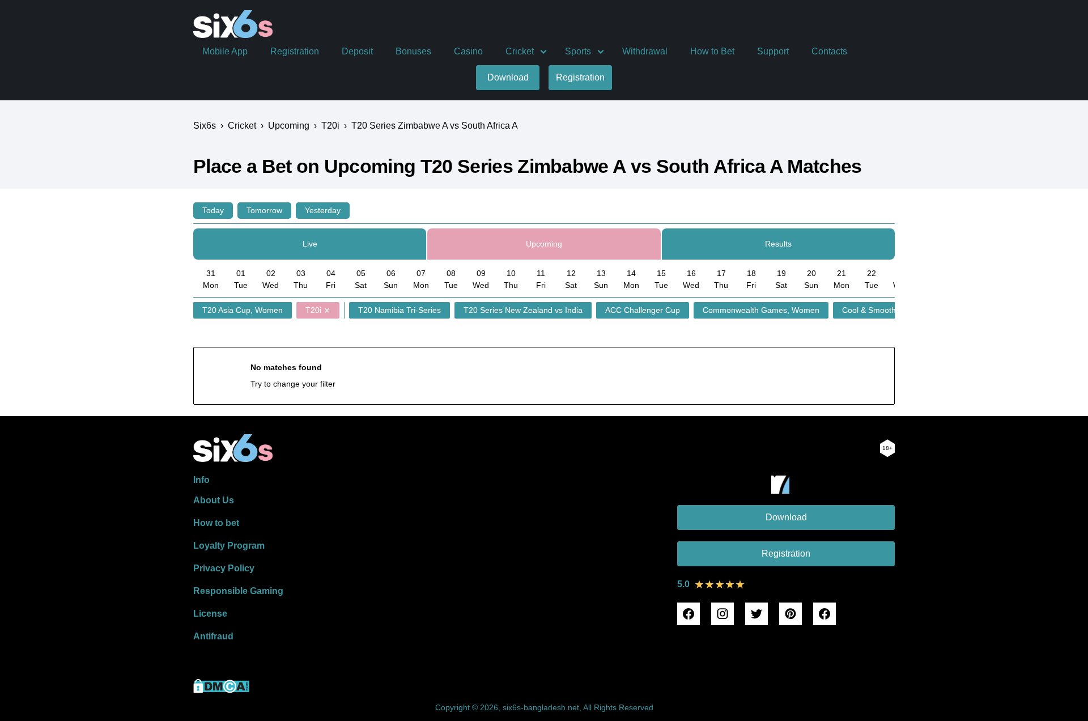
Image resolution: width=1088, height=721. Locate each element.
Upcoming (544, 243)
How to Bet (712, 51)
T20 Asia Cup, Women (242, 310)
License (210, 613)
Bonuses (413, 51)
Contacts (829, 51)
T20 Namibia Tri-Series (399, 310)
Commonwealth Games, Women (761, 310)
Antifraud (213, 636)
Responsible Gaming (238, 591)
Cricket (519, 51)
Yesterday (323, 210)
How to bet (216, 523)
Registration (294, 51)
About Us (213, 500)
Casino (468, 51)
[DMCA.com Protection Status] (221, 690)
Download (508, 77)
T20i (313, 310)
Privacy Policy (223, 568)
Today (213, 210)
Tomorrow (264, 210)
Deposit (357, 51)
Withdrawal (645, 51)
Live (310, 243)
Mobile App (225, 51)
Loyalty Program (229, 545)
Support (773, 51)
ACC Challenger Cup (642, 310)
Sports (578, 51)
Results (778, 243)
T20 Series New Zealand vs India (523, 310)
